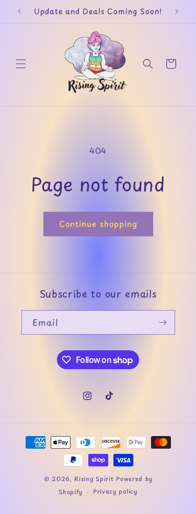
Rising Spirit (95, 478)
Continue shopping (98, 224)
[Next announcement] (176, 11)
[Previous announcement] (19, 11)
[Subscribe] (163, 322)
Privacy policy (115, 491)
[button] (20, 63)
